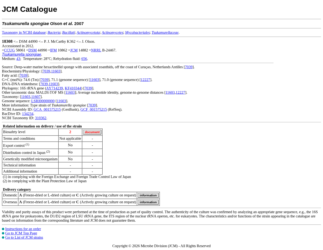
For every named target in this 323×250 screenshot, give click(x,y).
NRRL (96, 50)
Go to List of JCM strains (24, 237)
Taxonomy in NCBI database (24, 32)
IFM (53, 50)
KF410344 (73, 88)
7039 (188, 67)
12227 (145, 80)
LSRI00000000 (43, 101)
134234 (27, 114)
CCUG (9, 50)
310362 (40, 118)
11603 (55, 71)
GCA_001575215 (47, 109)
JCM (74, 50)
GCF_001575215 (93, 109)
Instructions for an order (23, 229)
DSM (32, 50)
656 (84, 59)
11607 (35, 97)
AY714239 (54, 88)
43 (18, 59)
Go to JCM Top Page (21, 233)
